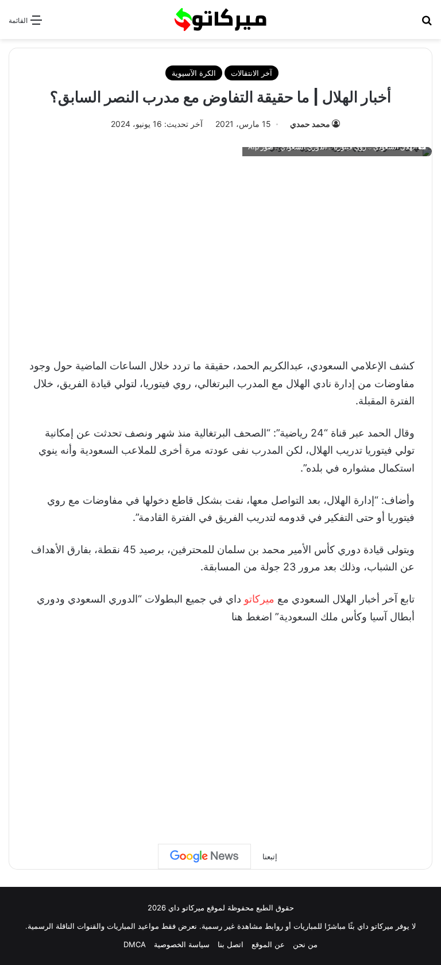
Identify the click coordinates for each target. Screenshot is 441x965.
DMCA (134, 944)
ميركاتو (259, 599)
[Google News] (204, 856)
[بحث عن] (426, 24)
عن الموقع (268, 944)
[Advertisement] (220, 253)
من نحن (305, 944)
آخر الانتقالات (251, 73)
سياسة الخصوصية (182, 944)
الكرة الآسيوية (194, 73)
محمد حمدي (310, 124)
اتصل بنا (230, 944)
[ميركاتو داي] (220, 19)
